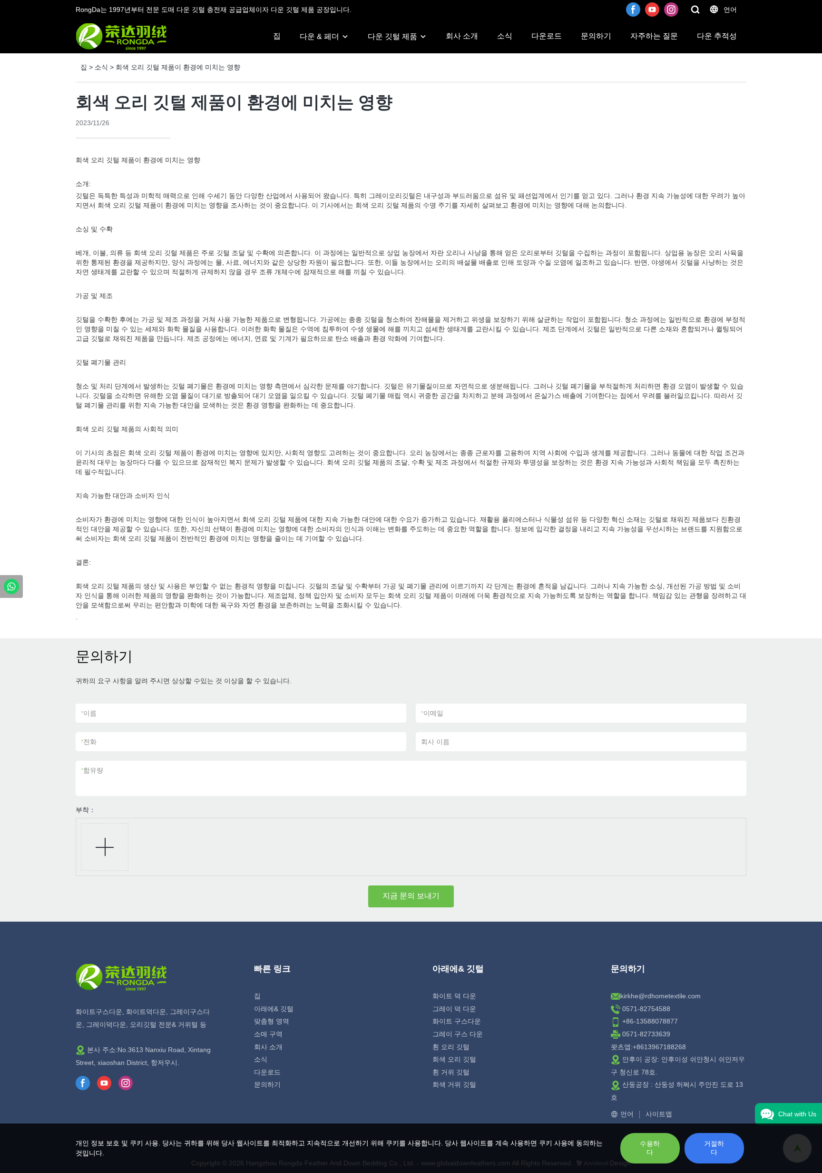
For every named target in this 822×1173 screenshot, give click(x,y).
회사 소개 (462, 36)
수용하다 (650, 1148)
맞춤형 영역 (271, 1021)
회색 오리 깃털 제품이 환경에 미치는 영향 (178, 67)
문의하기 (596, 36)
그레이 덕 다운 (454, 1009)
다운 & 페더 (319, 36)
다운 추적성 (717, 36)
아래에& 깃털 (274, 1009)
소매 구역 (268, 1034)
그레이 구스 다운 (457, 1034)
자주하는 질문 (654, 36)
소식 (504, 36)
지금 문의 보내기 (411, 896)
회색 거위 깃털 (454, 1084)
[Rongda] (11, 586)
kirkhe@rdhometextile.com (660, 996)
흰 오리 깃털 (451, 1047)
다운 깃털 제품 (392, 36)
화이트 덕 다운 (454, 996)
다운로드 (546, 36)
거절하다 (714, 1148)
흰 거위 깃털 (451, 1072)
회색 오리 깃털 (454, 1059)
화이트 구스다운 (456, 1021)
